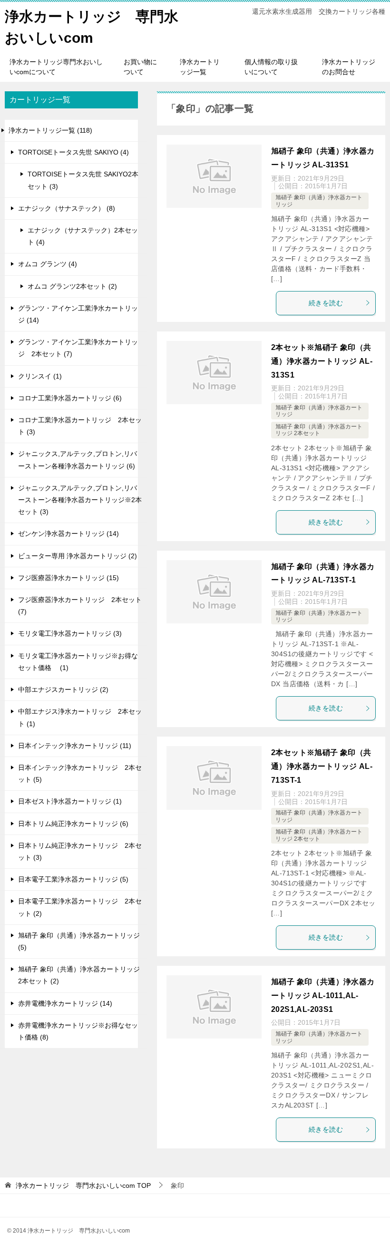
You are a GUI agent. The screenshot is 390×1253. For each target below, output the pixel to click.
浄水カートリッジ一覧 (200, 67)
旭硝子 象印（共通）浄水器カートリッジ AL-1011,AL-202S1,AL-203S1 (323, 995)
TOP (83, 1185)
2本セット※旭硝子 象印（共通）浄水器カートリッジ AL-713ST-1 (321, 766)
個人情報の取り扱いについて (271, 67)
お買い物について (140, 67)
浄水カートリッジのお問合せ (348, 67)
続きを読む (326, 303)
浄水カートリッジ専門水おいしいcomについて (56, 67)
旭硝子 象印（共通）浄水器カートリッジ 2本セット (318, 430)
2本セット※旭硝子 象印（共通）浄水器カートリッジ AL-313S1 (321, 361)
